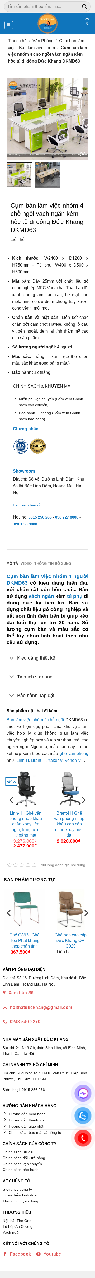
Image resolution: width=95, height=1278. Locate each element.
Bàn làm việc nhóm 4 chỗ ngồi (35, 719)
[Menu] (8, 25)
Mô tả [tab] (12, 564)
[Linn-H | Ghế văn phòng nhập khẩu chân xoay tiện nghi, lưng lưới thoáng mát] (26, 788)
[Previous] (12, 811)
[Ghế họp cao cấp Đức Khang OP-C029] (70, 909)
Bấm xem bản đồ (27, 505)
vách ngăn (41, 596)
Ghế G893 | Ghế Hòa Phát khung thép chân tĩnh (24, 940)
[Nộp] (84, 6)
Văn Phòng (43, 41)
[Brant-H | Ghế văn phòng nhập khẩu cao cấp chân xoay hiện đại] (69, 788)
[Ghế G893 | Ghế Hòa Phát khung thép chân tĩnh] (24, 909)
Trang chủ (17, 41)
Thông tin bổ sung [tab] (52, 564)
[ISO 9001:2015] (21, 450)
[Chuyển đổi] (12, 658)
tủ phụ (75, 596)
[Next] (83, 811)
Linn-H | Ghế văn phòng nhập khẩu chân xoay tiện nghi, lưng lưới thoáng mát (25, 824)
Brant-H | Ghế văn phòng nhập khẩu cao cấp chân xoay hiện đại (69, 824)
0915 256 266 (40, 517)
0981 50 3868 (25, 524)
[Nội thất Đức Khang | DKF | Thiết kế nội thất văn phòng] (48, 23)
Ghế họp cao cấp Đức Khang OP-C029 (71, 940)
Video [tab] (26, 564)
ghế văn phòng (74, 753)
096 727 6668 (66, 517)
